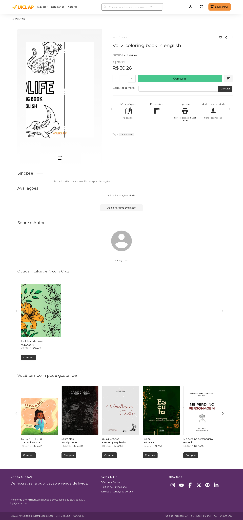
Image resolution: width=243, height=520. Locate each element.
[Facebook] (190, 485)
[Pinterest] (207, 485)
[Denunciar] (231, 37)
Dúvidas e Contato (111, 482)
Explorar (42, 6)
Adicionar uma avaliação (121, 207)
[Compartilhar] (225, 37)
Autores (72, 6)
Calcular (225, 88)
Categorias (57, 6)
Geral (124, 37)
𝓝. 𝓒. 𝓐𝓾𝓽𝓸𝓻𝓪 (129, 54)
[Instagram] (172, 485)
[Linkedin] (216, 485)
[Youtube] (181, 485)
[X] (198, 485)
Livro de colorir (127, 134)
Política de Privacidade (114, 487)
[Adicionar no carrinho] (228, 78)
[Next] (230, 109)
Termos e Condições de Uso (117, 491)
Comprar (179, 78)
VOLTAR (20, 18)
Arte (115, 37)
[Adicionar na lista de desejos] (220, 37)
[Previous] (112, 109)
